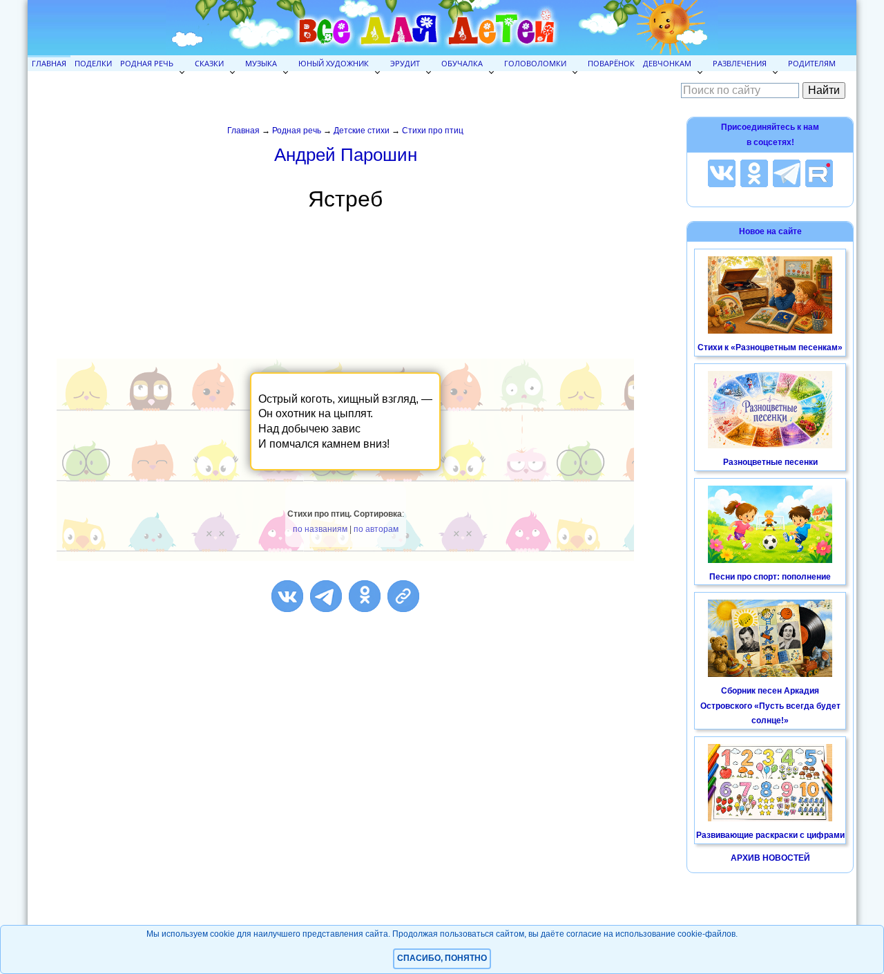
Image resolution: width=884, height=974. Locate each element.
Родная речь (146, 63)
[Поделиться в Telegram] (326, 596)
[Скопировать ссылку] (403, 596)
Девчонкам (667, 63)
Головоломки (535, 63)
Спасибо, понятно (442, 958)
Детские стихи (362, 130)
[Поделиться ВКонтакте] (287, 596)
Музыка (261, 63)
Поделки (93, 63)
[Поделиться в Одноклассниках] (365, 596)
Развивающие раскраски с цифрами (770, 835)
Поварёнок (611, 63)
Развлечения (740, 63)
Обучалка (462, 63)
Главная (49, 63)
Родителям (812, 63)
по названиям (320, 529)
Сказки (209, 63)
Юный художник (333, 63)
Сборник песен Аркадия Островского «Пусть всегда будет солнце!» (770, 705)
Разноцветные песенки (770, 462)
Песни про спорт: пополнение (770, 577)
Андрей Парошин (345, 154)
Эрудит (405, 63)
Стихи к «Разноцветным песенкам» (770, 347)
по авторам (376, 529)
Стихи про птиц (432, 130)
